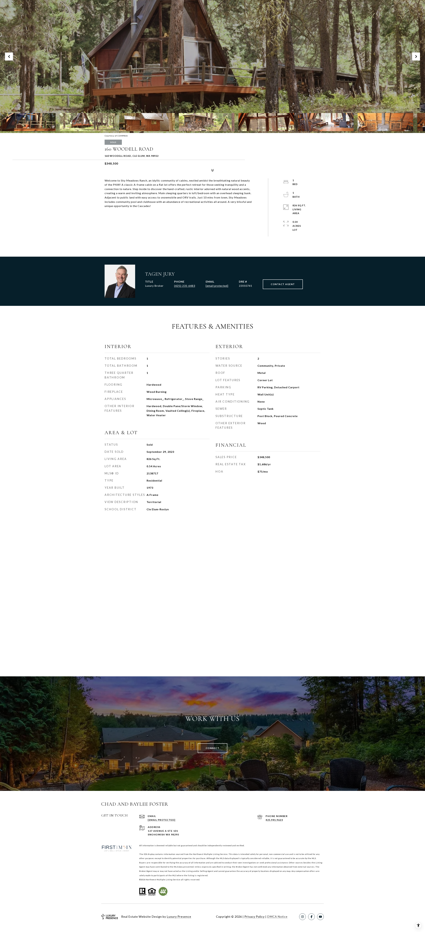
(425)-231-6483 (184, 285)
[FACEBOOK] (311, 916)
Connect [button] (212, 748)
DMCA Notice (277, 916)
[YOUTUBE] (320, 916)
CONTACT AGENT (283, 284)
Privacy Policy (254, 916)
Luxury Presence (179, 916)
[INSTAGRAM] (302, 916)
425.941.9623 (274, 819)
